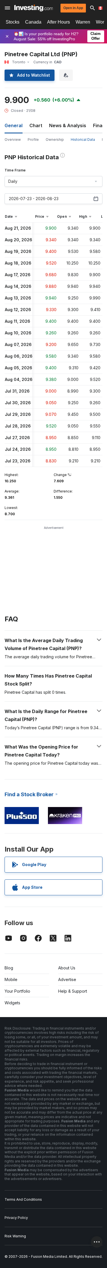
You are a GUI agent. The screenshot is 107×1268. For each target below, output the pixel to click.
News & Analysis (67, 125)
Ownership (55, 139)
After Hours (58, 22)
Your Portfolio (17, 991)
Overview (13, 139)
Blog (9, 967)
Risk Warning (15, 1236)
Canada (33, 22)
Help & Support (72, 991)
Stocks (12, 22)
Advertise (67, 979)
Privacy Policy (16, 1217)
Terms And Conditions (23, 1199)
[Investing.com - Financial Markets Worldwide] (33, 8)
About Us (66, 967)
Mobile (11, 979)
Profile (33, 139)
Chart (35, 125)
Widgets (12, 1002)
